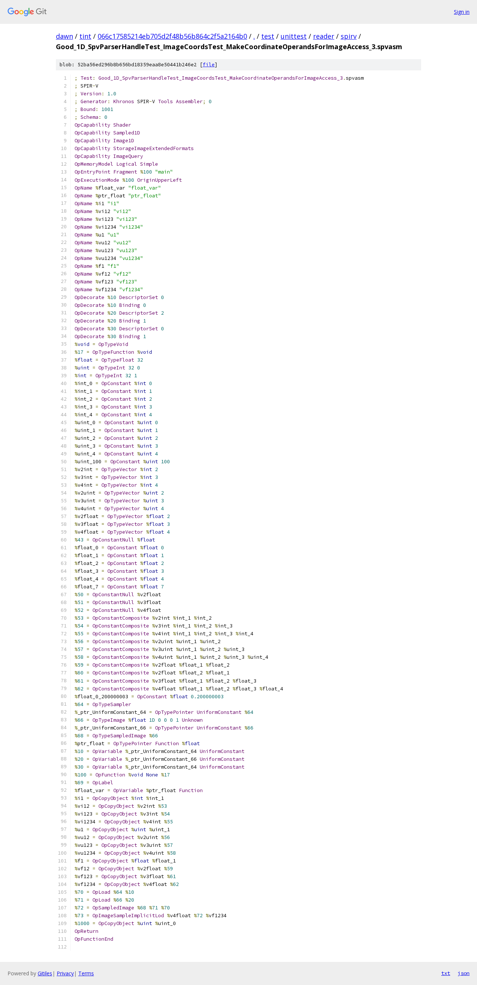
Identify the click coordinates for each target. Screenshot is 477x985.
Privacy (65, 973)
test (267, 36)
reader (323, 36)
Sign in (462, 11)
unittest (294, 36)
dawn (64, 36)
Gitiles (45, 973)
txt (445, 973)
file (209, 64)
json (464, 973)
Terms (86, 973)
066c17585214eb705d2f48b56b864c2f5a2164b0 (172, 36)
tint (85, 36)
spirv (349, 36)
